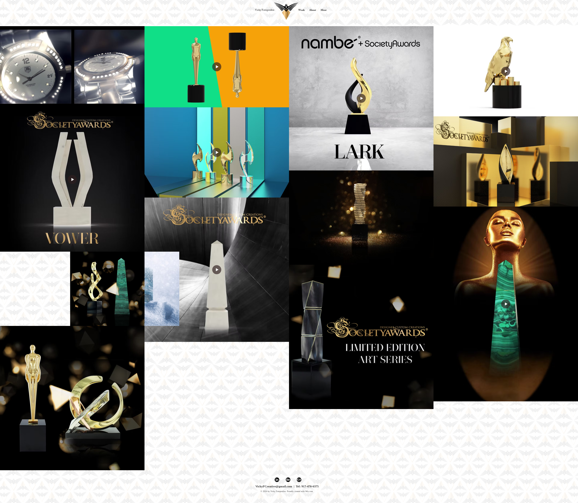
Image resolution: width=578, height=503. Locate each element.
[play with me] (286, 11)
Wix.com (309, 491)
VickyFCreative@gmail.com (273, 486)
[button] (264, 10)
